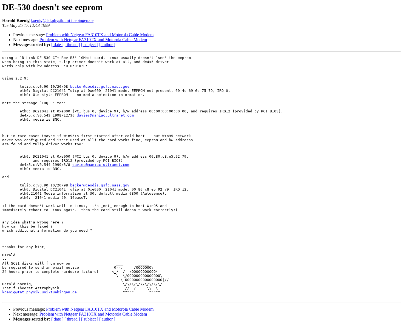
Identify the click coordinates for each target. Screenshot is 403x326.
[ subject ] (89, 44)
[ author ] (107, 44)
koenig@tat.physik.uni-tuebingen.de (62, 20)
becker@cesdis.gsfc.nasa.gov (99, 86)
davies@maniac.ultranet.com (105, 115)
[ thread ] (72, 44)
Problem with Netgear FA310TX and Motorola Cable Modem (100, 34)
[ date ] (57, 44)
